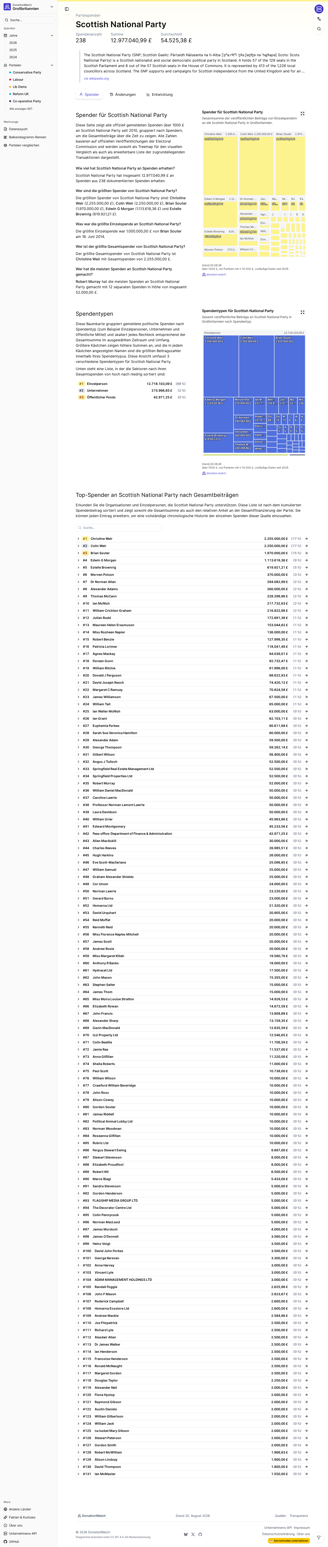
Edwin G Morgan (120, 208)
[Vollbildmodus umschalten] (302, 113)
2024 (13, 57)
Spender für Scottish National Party (121, 115)
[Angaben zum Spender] (306, 539)
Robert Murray (88, 281)
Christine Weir (88, 259)
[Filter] (318, 1537)
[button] (188, 538)
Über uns (303, 1534)
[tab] (89, 94)
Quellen (280, 1516)
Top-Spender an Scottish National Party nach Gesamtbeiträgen (157, 495)
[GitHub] (200, 1534)
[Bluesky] (185, 1534)
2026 (13, 43)
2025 (13, 50)
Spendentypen (94, 313)
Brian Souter (176, 203)
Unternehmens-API (278, 1527)
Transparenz (299, 1516)
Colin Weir (124, 203)
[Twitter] (193, 1534)
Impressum (302, 1527)
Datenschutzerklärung (278, 1534)
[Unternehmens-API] (318, 8)
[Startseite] (7, 6)
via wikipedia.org (96, 78)
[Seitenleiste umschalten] (66, 8)
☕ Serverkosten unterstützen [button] (289, 1540)
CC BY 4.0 (117, 1537)
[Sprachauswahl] (318, 18)
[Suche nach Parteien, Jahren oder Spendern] (318, 28)
